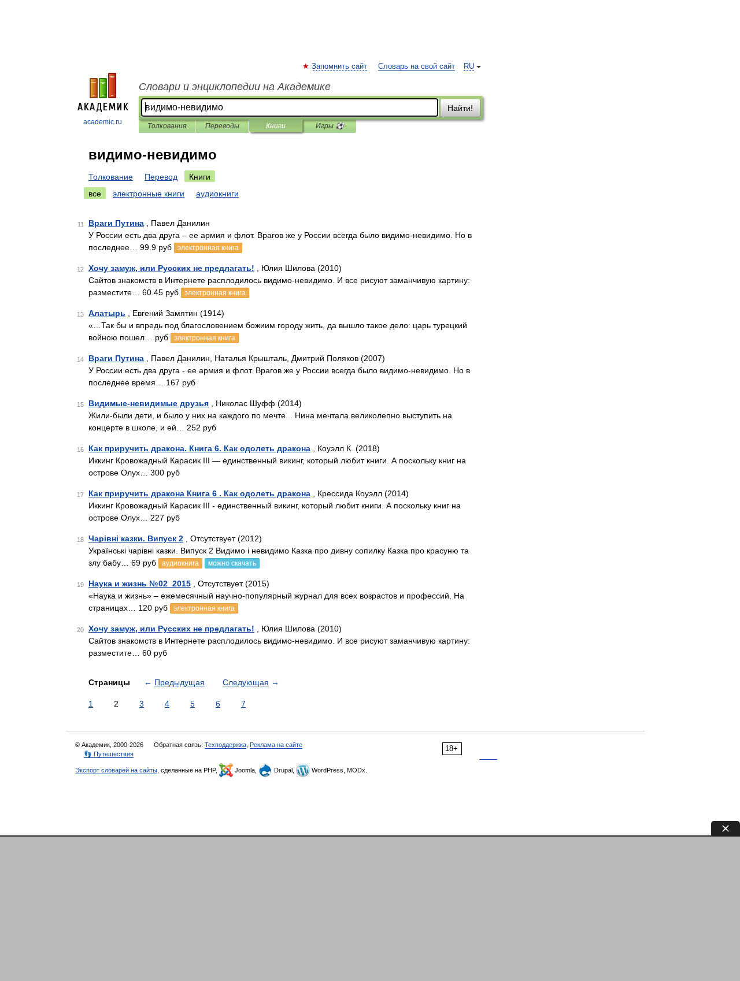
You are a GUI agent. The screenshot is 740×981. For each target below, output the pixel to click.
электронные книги (148, 193)
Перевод (161, 176)
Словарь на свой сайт (416, 66)
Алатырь (106, 313)
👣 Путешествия (109, 753)
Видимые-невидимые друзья (148, 403)
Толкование (110, 176)
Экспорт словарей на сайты (116, 770)
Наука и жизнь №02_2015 (139, 583)
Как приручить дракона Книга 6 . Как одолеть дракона (199, 493)
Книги (276, 126)
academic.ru (102, 122)
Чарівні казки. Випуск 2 (135, 538)
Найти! (460, 108)
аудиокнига (180, 563)
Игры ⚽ (330, 126)
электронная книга (208, 248)
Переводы (222, 126)
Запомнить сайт (340, 66)
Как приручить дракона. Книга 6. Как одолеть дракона (199, 448)
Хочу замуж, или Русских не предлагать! (171, 268)
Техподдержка (225, 744)
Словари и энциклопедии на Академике (235, 86)
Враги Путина (116, 223)
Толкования (166, 126)
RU (469, 66)
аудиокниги (217, 193)
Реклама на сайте (276, 744)
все (94, 193)
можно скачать (232, 563)
